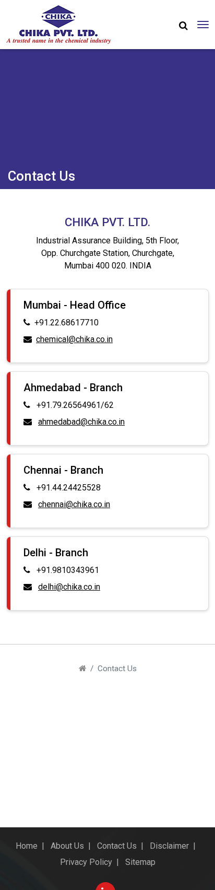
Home (27, 846)
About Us (67, 846)
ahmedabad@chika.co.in (81, 422)
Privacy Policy (86, 862)
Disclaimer (169, 846)
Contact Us (117, 846)
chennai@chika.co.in (74, 504)
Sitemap (140, 862)
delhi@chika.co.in (69, 587)
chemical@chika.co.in (74, 339)
